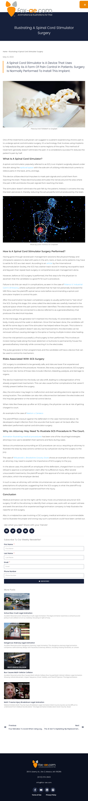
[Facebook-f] (35, 789)
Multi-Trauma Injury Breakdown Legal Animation (24, 702)
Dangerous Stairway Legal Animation (19, 643)
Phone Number (10, 571)
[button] (6, 530)
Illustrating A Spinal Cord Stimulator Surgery (26, 51)
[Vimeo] (53, 789)
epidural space (26, 167)
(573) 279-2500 (44, 777)
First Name (8, 544)
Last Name (8, 553)
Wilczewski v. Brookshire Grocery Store (31, 458)
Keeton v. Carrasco (35, 413)
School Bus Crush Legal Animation (18, 613)
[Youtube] (41, 789)
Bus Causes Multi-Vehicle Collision (18, 672)
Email (6, 562)
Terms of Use (36, 795)
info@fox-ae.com (44, 782)
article (49, 263)
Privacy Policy (51, 795)
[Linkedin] (47, 789)
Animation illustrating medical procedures (22, 436)
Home (5, 51)
